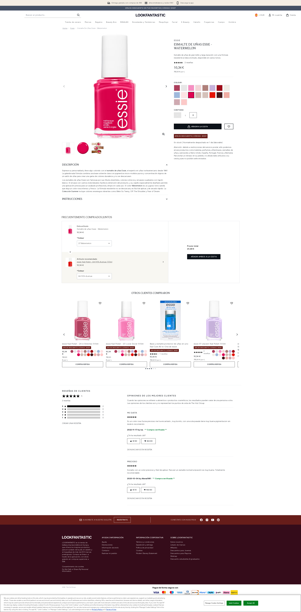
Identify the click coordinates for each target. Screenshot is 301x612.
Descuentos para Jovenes (180, 551)
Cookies (139, 551)
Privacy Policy (97, 609)
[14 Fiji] (184, 102)
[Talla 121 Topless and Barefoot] (85, 354)
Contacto (105, 551)
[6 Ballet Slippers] (198, 95)
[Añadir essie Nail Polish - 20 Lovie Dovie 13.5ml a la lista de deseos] (144, 303)
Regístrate (122, 520)
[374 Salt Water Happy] (177, 95)
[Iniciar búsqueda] (78, 15)
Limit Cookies (234, 603)
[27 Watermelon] (191, 95)
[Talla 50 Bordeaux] (91, 354)
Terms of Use (111, 609)
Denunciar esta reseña (139, 449)
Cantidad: (179, 110)
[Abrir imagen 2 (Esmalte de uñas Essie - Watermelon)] (83, 148)
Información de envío (110, 548)
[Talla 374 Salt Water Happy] (98, 351)
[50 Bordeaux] (219, 95)
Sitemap (173, 556)
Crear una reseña (71, 423)
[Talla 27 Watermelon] (78, 354)
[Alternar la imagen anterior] (64, 86)
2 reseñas (189, 62)
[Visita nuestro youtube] (212, 520)
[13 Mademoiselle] (198, 88)
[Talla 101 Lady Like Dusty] (98, 354)
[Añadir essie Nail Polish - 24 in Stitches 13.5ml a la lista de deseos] (100, 303)
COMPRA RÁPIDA (82, 364)
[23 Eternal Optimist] (227, 95)
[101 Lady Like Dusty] (177, 102)
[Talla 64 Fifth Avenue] (88, 354)
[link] (275, 15)
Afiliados (173, 548)
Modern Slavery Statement (146, 553)
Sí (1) (134, 490)
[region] (150, 603)
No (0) (149, 441)
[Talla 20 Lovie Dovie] (78, 351)
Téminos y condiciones (145, 542)
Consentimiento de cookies (73, 567)
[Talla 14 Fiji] (101, 354)
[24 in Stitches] (177, 88)
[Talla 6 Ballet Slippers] (81, 354)
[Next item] (237, 334)
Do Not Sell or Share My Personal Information (75, 570)
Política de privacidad (144, 548)
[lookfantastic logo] (150, 15)
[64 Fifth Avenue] (212, 95)
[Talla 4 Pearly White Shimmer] (95, 351)
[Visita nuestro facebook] (201, 520)
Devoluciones (107, 545)
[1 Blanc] (184, 88)
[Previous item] (64, 334)
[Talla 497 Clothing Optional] (85, 351)
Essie (72, 28)
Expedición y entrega (144, 545)
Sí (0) (135, 441)
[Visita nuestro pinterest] (218, 520)
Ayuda (104, 542)
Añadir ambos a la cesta (204, 257)
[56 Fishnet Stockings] (219, 88)
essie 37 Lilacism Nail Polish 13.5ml (210, 344)
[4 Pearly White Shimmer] (227, 88)
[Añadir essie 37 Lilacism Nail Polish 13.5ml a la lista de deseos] (232, 303)
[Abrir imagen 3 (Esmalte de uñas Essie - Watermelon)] (97, 148)
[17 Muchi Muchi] (184, 95)
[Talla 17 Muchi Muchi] (101, 351)
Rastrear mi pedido (109, 553)
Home (65, 28)
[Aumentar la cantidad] (193, 115)
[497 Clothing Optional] (205, 88)
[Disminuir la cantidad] (177, 115)
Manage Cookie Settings (214, 603)
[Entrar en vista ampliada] (163, 134)
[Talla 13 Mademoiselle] (81, 351)
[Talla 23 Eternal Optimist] (95, 354)
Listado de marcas (177, 545)
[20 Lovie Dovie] (191, 88)
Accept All (251, 603)
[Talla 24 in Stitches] (71, 351)
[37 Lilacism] (212, 88)
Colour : (178, 83)
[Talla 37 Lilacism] (88, 351)
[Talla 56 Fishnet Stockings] (91, 351)
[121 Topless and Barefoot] (205, 95)
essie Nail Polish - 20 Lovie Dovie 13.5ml (125, 344)
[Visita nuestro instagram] (207, 520)
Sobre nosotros (176, 542)
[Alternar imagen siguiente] (166, 86)
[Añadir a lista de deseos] (228, 126)
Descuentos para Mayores (180, 553)
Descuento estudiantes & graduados (185, 559)
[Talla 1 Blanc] (75, 351)
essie (177, 40)
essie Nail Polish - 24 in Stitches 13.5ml (80, 344)
